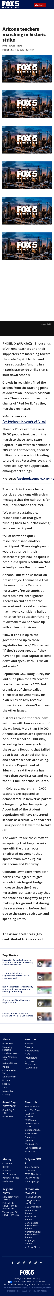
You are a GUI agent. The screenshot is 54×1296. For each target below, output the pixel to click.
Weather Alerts (32, 1050)
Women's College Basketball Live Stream (33, 1234)
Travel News (31, 1057)
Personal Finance (10, 1177)
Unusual (6, 1080)
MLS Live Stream (33, 1247)
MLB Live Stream (33, 1206)
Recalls (5, 1167)
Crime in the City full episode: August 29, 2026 (16, 1001)
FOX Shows (30, 1120)
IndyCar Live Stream (30, 1218)
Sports (5, 1087)
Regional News (8, 1190)
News (19, 46)
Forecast (29, 1043)
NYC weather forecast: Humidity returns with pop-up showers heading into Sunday (17, 989)
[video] (44, 963)
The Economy (9, 1174)
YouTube (29, 1262)
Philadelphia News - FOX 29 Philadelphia (9, 1206)
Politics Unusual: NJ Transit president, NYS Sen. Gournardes (17, 1014)
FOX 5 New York (9, 46)
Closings (29, 1047)
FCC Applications (33, 1147)
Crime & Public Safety (9, 1071)
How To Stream (32, 1106)
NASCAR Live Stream (31, 1211)
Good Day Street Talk (10, 1111)
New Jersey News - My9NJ (11, 1198)
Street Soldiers (32, 1167)
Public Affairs (31, 1133)
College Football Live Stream (32, 1202)
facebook (12, 1262)
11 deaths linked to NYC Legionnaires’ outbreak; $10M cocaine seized (16, 975)
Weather (30, 1039)
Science (6, 1083)
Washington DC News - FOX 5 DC (10, 1213)
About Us (31, 1102)
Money (7, 1159)
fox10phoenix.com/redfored (24, 421)
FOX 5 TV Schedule (29, 1115)
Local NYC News (10, 1053)
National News (9, 1063)
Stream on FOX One (32, 1190)
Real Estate (7, 1181)
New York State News (10, 1058)
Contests (29, 1140)
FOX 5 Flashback (33, 1174)
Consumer (7, 1163)
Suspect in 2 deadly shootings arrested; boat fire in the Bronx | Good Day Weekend (17, 962)
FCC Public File (32, 1144)
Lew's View (30, 1170)
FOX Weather (31, 1067)
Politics (5, 1066)
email (41, 1262)
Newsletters (8, 1091)
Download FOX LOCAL (32, 1125)
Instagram (18, 1262)
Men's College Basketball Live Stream (32, 1225)
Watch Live (40, 5)
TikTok (24, 1262)
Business (6, 1170)
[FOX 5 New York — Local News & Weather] (11, 4)
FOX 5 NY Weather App (31, 1063)
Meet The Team (32, 1110)
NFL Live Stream (33, 1196)
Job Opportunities (33, 1129)
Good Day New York (9, 1104)
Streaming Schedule (7, 1048)
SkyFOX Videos (32, 1177)
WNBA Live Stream (30, 1242)
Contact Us (30, 1137)
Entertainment (9, 1076)
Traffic (28, 1054)
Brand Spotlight (32, 1181)
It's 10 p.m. (30, 1151)
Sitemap (6, 1094)
